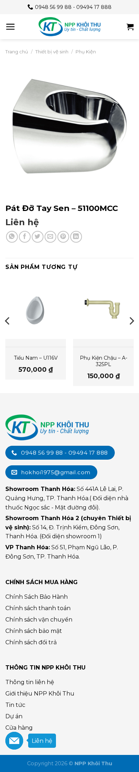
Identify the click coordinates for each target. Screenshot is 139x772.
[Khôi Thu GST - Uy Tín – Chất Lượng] (69, 26)
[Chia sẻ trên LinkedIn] (76, 237)
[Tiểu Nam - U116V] (35, 309)
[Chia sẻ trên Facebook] (25, 237)
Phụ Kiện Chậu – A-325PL (103, 361)
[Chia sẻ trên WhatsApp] (12, 237)
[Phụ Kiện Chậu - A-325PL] (103, 309)
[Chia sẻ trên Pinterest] (63, 237)
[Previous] (7, 335)
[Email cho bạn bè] (50, 237)
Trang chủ (16, 51)
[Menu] (10, 26)
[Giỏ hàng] (130, 27)
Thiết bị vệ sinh (51, 51)
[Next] (131, 335)
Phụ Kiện (86, 51)
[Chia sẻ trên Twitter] (37, 237)
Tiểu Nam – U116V (36, 358)
